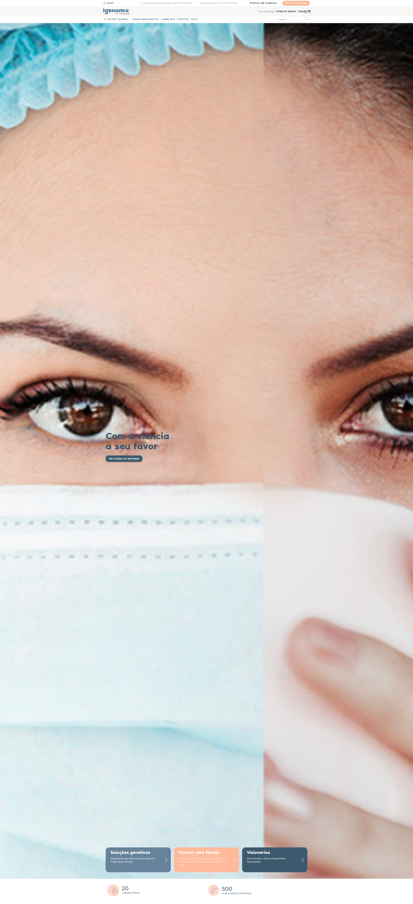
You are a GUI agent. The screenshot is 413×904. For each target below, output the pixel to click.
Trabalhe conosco (235, 421)
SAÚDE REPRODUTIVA (145, 19)
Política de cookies (224, 505)
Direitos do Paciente (246, 505)
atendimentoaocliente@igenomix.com (264, 484)
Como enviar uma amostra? (240, 423)
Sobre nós (168, 19)
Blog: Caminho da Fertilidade (284, 424)
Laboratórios (232, 413)
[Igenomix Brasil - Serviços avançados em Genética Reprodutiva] (116, 11)
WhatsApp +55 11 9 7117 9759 (220, 3)
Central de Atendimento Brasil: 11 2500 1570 (166, 484)
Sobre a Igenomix (235, 410)
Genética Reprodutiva (192, 410)
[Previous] (12, 69)
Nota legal (208, 505)
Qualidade (231, 418)
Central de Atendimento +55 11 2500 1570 (168, 3)
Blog (194, 19)
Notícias (230, 415)
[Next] (401, 69)
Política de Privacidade (192, 505)
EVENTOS (183, 19)
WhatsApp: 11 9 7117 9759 (216, 484)
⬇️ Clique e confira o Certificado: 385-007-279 (290, 464)
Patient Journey (118, 19)
